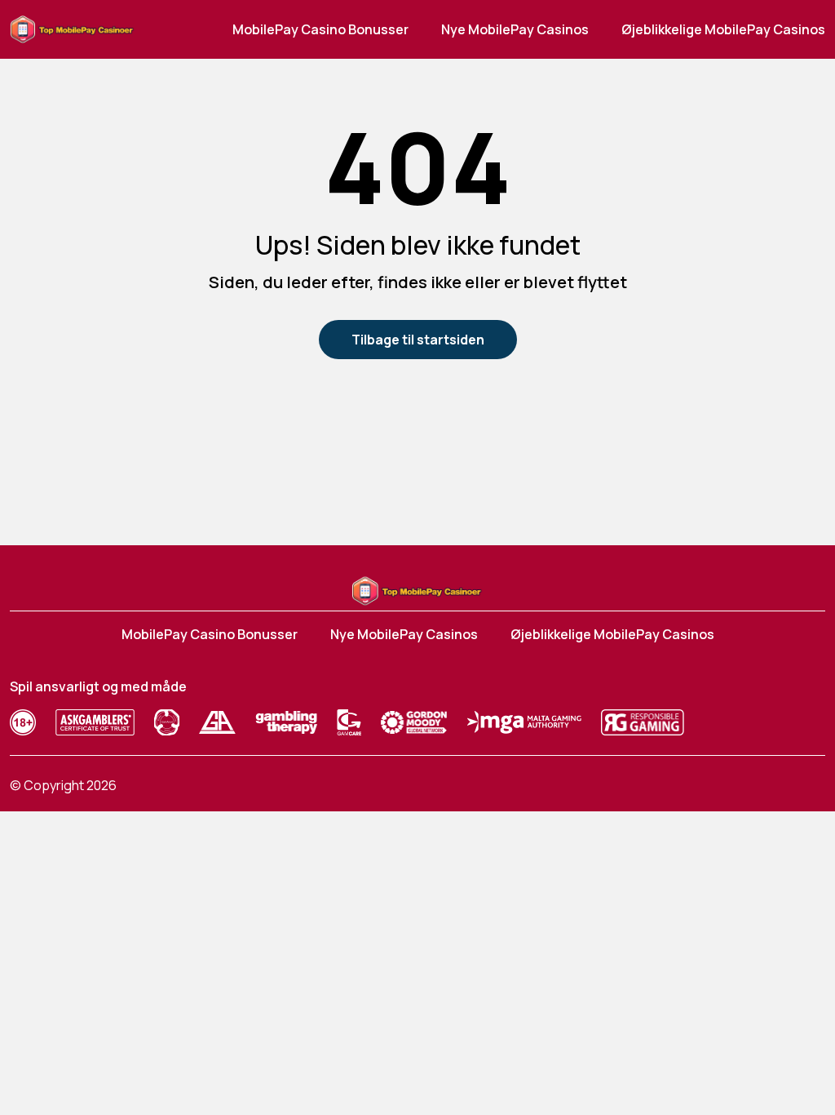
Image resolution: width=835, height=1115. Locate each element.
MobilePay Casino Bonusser (320, 29)
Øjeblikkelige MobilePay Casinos (723, 29)
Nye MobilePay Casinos (515, 29)
